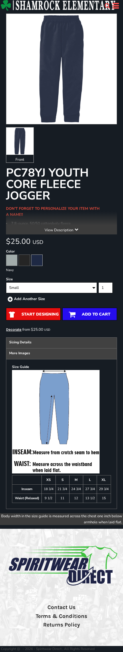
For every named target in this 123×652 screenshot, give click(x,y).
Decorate (13, 329)
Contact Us (61, 607)
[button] (107, 6)
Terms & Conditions (61, 616)
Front (19, 159)
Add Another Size (29, 298)
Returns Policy (61, 625)
